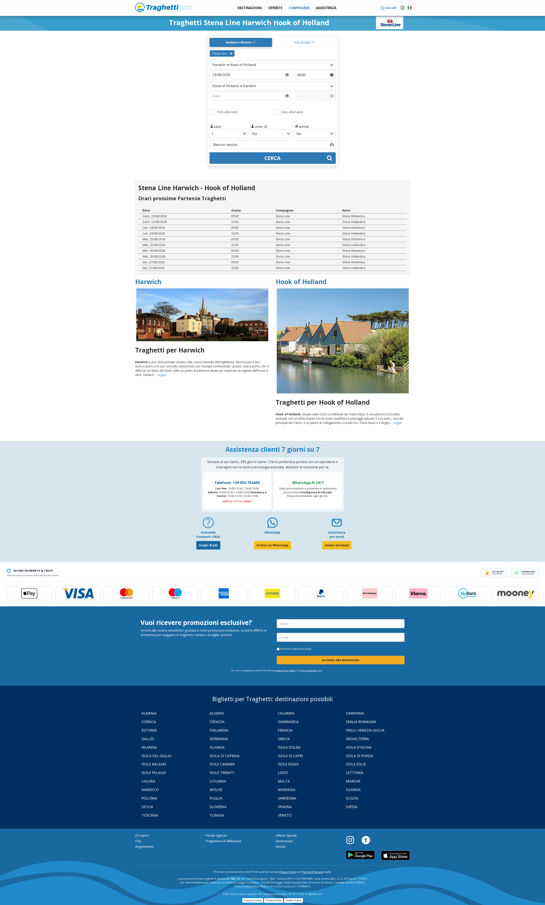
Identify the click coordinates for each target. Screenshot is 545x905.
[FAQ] (208, 524)
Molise (216, 789)
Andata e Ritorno (239, 42)
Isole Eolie (356, 764)
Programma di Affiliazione (223, 841)
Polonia (149, 798)
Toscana (150, 815)
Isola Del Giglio (157, 755)
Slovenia (218, 806)
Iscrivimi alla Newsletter (340, 660)
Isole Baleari (154, 764)
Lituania (218, 781)
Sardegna (287, 798)
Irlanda (149, 747)
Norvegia (286, 789)
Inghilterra (357, 738)
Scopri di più (208, 545)
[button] (326, 8)
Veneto (285, 815)
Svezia (351, 806)
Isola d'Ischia (358, 747)
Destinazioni (284, 841)
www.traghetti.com (163, 7)
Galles (148, 738)
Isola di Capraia (225, 755)
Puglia (216, 798)
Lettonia (354, 772)
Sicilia (147, 806)
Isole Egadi (288, 764)
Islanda (217, 747)
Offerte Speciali (286, 835)
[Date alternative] (277, 112)
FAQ (138, 841)
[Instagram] (352, 840)
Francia (285, 730)
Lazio (283, 772)
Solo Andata (303, 42)
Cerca (272, 157)
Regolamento (144, 847)
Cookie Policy (293, 900)
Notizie (280, 847)
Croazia (217, 721)
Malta (284, 781)
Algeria (217, 713)
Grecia (284, 738)
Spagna (285, 806)
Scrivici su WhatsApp (272, 545)
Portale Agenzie (216, 835)
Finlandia (219, 730)
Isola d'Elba (289, 747)
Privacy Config (252, 900)
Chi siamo (142, 835)
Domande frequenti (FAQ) (208, 534)
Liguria (148, 781)
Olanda (353, 789)
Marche (353, 781)
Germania (219, 738)
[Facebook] (366, 840)
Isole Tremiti (222, 772)
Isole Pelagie (154, 772)
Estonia (149, 730)
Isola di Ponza (359, 755)
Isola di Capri (290, 755)
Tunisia (217, 815)
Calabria (286, 713)
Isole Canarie (222, 764)
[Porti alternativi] (212, 112)
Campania (355, 713)
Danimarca (288, 721)
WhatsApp (272, 532)
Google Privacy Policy (285, 670)
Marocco (150, 789)
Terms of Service (308, 670)
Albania (149, 713)
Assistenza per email (336, 534)
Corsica (149, 721)
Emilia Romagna (361, 721)
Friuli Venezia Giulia (365, 730)
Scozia (352, 798)
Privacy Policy (288, 872)
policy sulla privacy (302, 648)
